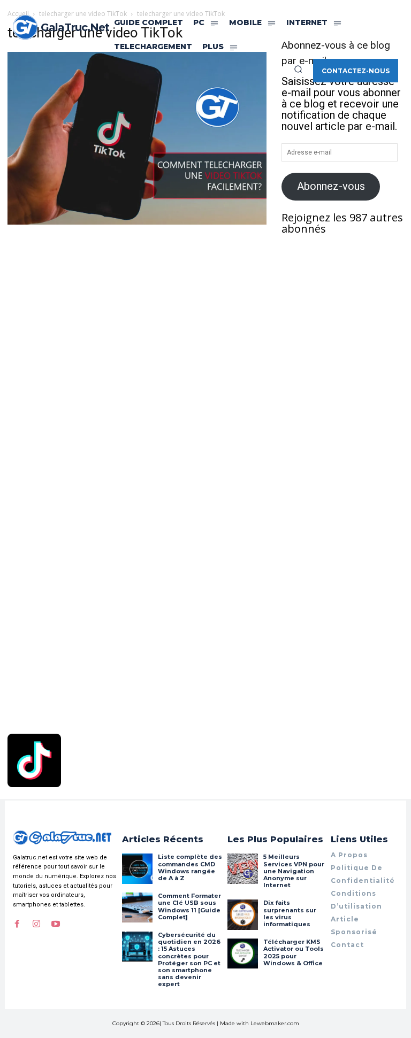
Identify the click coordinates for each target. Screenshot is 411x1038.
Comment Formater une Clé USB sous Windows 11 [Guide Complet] (189, 906)
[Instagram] (36, 924)
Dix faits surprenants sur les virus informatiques (289, 913)
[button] (298, 69)
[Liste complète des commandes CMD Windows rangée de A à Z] (137, 868)
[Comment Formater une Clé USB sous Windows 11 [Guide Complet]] (137, 907)
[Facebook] (17, 924)
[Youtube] (55, 924)
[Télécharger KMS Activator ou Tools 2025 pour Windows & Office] (242, 953)
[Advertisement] (137, 307)
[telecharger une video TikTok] (137, 220)
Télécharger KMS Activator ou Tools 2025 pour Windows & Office (293, 952)
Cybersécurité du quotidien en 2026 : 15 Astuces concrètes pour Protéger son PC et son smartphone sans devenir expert (189, 959)
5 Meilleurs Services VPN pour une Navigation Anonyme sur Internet (293, 871)
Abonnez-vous (331, 186)
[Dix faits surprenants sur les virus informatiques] (242, 914)
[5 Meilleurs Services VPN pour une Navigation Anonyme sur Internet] (242, 868)
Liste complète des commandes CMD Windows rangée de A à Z (190, 867)
